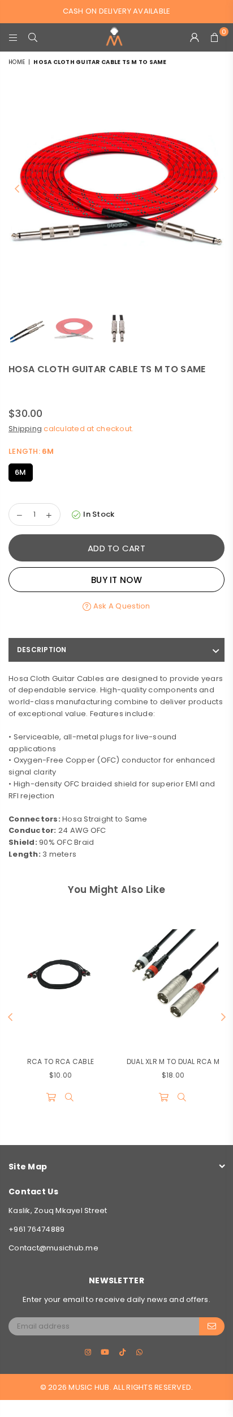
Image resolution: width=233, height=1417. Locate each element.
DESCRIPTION (42, 649)
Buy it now (116, 580)
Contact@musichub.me (53, 1247)
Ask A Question (121, 606)
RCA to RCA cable (60, 1061)
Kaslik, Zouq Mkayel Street (57, 1210)
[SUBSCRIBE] (212, 1326)
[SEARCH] (33, 37)
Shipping (25, 428)
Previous (16, 189)
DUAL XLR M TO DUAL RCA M (173, 1061)
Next (216, 189)
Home (16, 62)
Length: (31, 451)
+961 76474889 (36, 1229)
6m (21, 472)
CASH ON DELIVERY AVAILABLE (117, 11)
